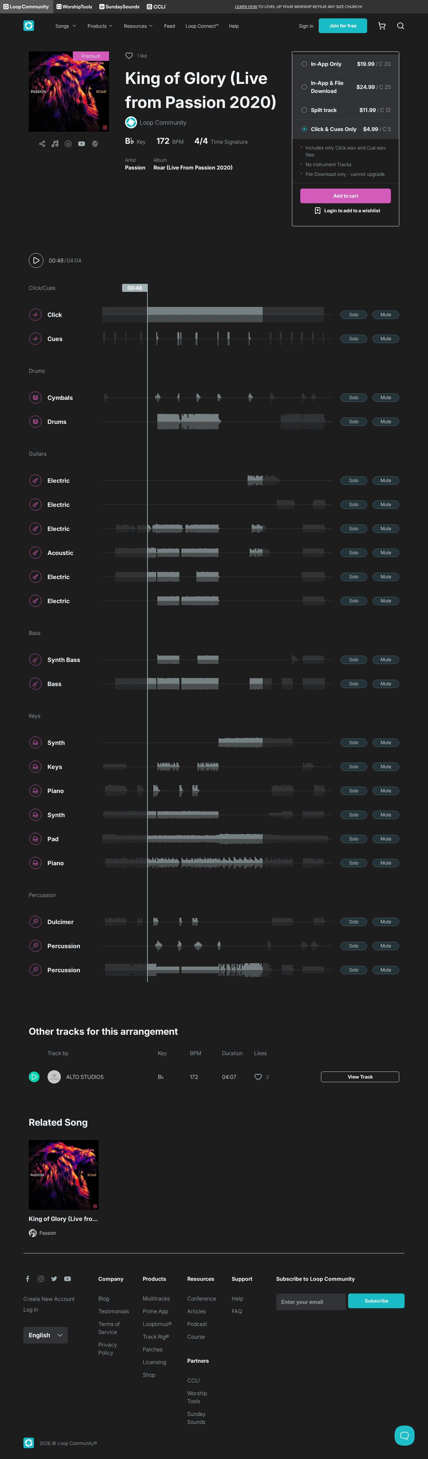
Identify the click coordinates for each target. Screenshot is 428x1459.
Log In (30, 1309)
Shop (149, 1374)
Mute (386, 314)
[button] (69, 91)
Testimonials (113, 1311)
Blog (103, 1298)
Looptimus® (157, 1324)
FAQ (237, 1311)
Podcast (197, 1324)
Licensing (154, 1362)
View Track (360, 1077)
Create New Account (49, 1299)
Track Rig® (156, 1336)
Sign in (306, 26)
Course (196, 1336)
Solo (353, 314)
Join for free (342, 25)
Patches (153, 1349)
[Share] (42, 143)
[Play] (36, 260)
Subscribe (376, 1301)
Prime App (155, 1311)
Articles (196, 1311)
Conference (201, 1298)
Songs (62, 26)
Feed (169, 26)
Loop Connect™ (202, 26)
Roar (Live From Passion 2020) (193, 167)
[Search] (401, 26)
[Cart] (382, 26)
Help (234, 26)
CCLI (193, 1380)
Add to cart (345, 196)
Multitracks (156, 1298)
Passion (135, 167)
